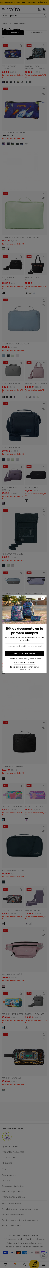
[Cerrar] (43, 598)
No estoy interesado (24, 663)
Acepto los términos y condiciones (24, 659)
